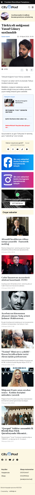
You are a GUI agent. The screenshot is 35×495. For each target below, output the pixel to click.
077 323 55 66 (17, 203)
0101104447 (24, 472)
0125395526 (24, 476)
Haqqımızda (5, 472)
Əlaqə (3, 476)
